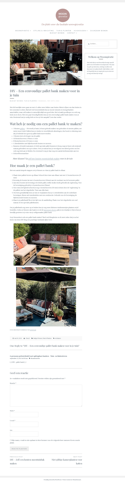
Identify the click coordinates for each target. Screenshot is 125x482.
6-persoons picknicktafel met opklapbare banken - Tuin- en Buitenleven (38, 356)
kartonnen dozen (50, 210)
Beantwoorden (35, 358)
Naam (12, 411)
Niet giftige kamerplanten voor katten (67, 460)
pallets (22, 128)
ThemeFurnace (77, 479)
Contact (71, 33)
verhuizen (58, 338)
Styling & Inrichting (43, 31)
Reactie (13, 383)
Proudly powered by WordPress (52, 479)
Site (11, 430)
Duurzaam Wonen (99, 31)
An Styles (33, 330)
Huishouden (80, 31)
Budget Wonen (57, 33)
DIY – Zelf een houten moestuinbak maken (27, 460)
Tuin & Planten (63, 31)
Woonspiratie (22, 31)
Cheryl (28, 338)
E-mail (12, 420)
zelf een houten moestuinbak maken (43, 159)
